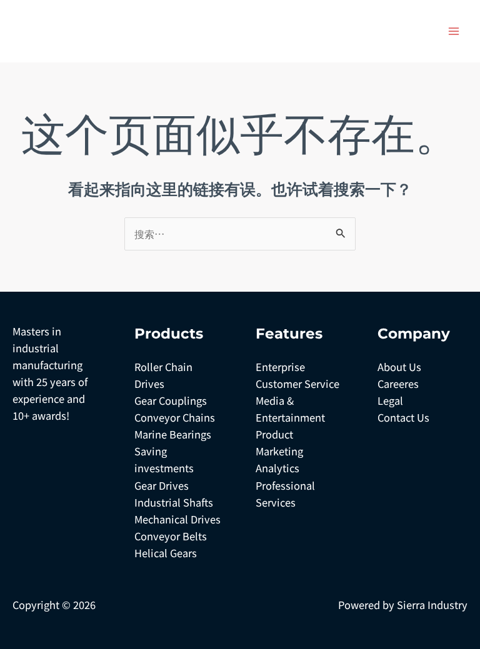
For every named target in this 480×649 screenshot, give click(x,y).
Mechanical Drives (177, 519)
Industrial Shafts (173, 502)
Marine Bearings (172, 434)
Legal (390, 400)
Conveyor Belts (170, 535)
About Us (399, 366)
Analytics (277, 467)
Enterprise (280, 366)
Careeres (398, 383)
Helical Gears (165, 552)
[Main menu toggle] (453, 31)
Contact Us (403, 417)
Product (274, 434)
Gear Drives (161, 485)
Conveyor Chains (174, 417)
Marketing (279, 450)
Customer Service (297, 383)
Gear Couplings (170, 400)
